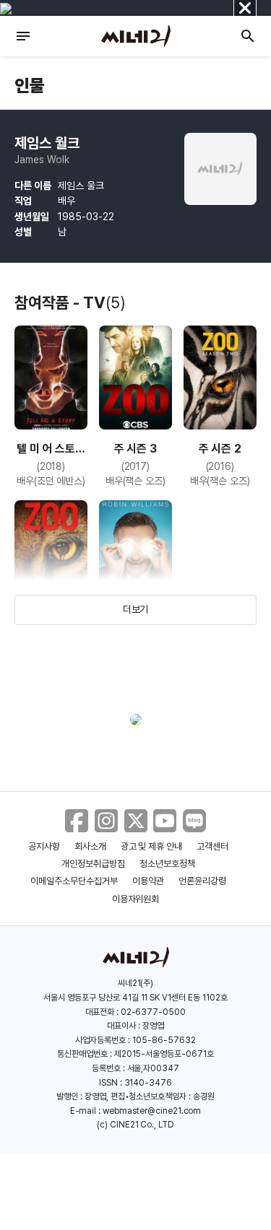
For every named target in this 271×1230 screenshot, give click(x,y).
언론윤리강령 (202, 881)
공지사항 (44, 846)
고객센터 (212, 846)
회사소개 (90, 846)
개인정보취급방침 (93, 863)
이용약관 (148, 881)
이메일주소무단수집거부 (74, 881)
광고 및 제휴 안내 (152, 846)
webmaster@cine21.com (152, 1111)
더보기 (136, 609)
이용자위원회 (136, 899)
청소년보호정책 (167, 863)
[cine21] (136, 36)
